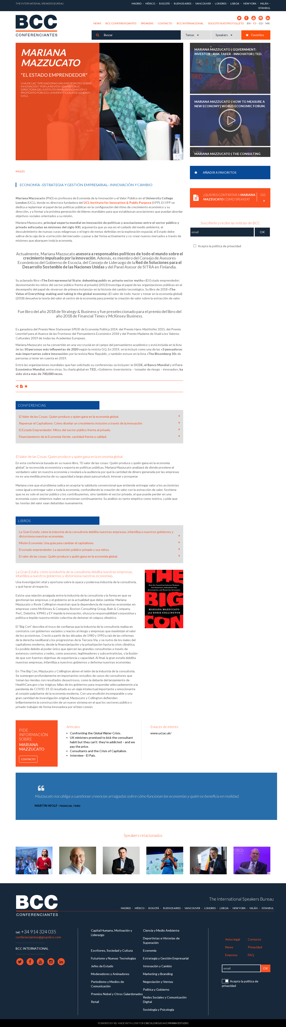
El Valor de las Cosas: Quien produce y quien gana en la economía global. (69, 416)
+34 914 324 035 (38, 931)
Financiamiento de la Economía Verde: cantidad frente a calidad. (63, 436)
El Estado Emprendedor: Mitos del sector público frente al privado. (65, 430)
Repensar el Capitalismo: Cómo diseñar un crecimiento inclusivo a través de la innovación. (81, 423)
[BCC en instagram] (260, 18)
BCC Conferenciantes (120, 23)
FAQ (251, 955)
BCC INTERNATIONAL (32, 948)
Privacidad (255, 947)
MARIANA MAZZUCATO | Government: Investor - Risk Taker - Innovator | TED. (228, 51)
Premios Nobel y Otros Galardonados (117, 994)
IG (115, 1023)
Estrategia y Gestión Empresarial (75, 185)
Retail (95, 1002)
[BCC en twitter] (239, 18)
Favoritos (257, 35)
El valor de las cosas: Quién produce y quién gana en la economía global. (68, 556)
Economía (30, 185)
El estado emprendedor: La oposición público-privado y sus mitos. (64, 550)
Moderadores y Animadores (110, 974)
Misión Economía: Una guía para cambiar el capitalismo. (56, 543)
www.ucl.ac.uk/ (160, 733)
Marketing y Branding (158, 974)
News (97, 23)
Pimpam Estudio (178, 1023)
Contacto (165, 23)
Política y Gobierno (156, 989)
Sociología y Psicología (158, 1009)
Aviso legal (232, 939)
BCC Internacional (190, 23)
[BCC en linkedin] (267, 18)
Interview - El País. (83, 755)
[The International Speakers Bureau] (39, 26)
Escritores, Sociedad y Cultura (112, 950)
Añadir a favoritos (219, 172)
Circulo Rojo (153, 1023)
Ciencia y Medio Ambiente (161, 930)
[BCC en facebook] (246, 18)
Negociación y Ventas (158, 982)
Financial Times (70, 805)
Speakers (147, 23)
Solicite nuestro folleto (226, 23)
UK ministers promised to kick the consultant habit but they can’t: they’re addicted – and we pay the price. (102, 742)
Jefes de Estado (102, 966)
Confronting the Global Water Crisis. (95, 733)
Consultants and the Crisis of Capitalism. (98, 751)
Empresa (231, 955)
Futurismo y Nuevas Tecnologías (113, 958)
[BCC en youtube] (253, 18)
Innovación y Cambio (131, 185)
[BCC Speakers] (37, 905)
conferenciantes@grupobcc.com (38, 937)
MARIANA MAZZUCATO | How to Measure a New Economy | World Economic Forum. (229, 104)
